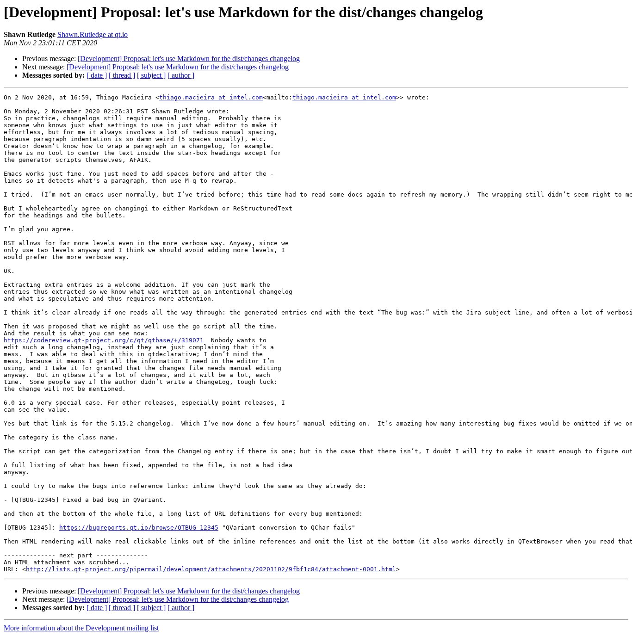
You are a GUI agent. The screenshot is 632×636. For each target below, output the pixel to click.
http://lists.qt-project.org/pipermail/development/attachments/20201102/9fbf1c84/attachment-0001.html (211, 569)
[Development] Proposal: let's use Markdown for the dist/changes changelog (189, 58)
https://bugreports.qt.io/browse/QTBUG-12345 (138, 527)
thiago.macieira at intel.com (211, 97)
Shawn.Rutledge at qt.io (92, 34)
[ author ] (180, 75)
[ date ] (97, 75)
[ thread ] (122, 75)
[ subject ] (151, 75)
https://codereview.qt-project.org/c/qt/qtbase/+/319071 (104, 340)
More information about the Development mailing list (81, 628)
